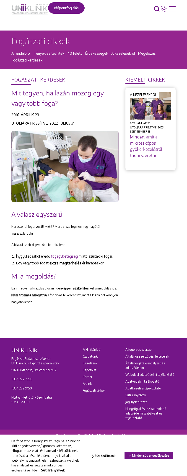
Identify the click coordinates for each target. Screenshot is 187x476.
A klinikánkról (92, 349)
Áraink (87, 384)
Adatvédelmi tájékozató (142, 381)
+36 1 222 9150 (21, 388)
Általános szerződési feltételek (147, 356)
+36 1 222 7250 (21, 379)
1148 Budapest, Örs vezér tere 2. (34, 370)
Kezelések (90, 363)
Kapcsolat (89, 370)
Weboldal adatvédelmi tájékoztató (149, 374)
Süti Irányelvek (53, 470)
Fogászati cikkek (94, 390)
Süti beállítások (105, 456)
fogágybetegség (65, 256)
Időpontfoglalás (66, 8)
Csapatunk (90, 356)
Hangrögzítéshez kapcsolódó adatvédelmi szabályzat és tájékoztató (145, 413)
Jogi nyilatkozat (136, 402)
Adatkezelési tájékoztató (143, 388)
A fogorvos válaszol (138, 349)
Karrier (87, 377)
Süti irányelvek (135, 395)
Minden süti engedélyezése (150, 455)
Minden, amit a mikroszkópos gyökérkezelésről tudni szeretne (146, 146)
